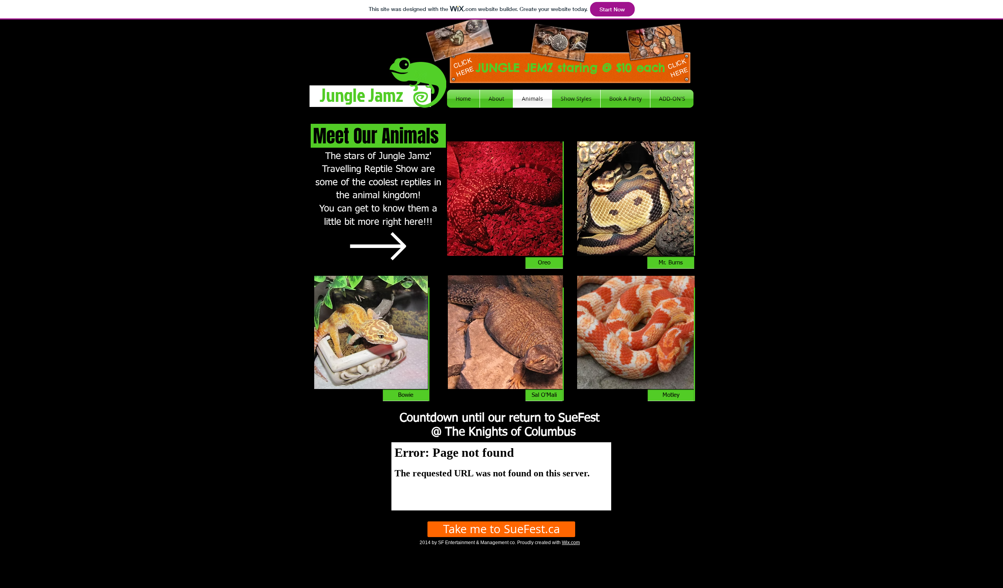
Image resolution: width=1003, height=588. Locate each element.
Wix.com (571, 542)
